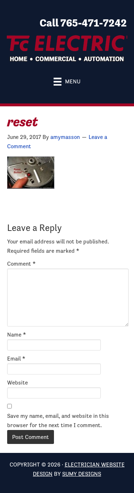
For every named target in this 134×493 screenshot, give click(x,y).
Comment (21, 263)
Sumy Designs (81, 473)
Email (16, 358)
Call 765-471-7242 (83, 22)
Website (17, 382)
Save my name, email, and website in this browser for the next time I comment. (58, 420)
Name (16, 334)
